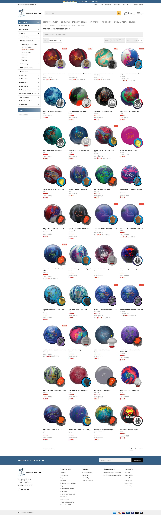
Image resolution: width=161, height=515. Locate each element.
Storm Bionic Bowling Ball (76, 350)
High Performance (26, 47)
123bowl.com (64, 475)
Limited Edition (24, 71)
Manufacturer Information (67, 488)
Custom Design (24, 64)
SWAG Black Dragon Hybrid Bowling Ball (105, 111)
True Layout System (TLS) (67, 502)
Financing (132, 22)
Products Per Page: (132, 40)
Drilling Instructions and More (68, 483)
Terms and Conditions (87, 480)
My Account (63, 491)
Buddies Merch (23, 104)
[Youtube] (28, 489)
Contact (101, 4)
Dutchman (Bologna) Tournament (112, 472)
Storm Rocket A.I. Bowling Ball (102, 269)
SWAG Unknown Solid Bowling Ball (52, 111)
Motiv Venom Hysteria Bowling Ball (129, 269)
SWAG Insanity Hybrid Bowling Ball (52, 150)
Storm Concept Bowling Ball (102, 350)
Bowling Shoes (23, 78)
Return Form (116, 4)
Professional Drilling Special (67, 494)
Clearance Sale (129, 475)
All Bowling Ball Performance (29, 44)
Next (140, 449)
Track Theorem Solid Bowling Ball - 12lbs (131, 228)
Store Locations (64, 499)
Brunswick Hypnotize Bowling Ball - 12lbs (54, 350)
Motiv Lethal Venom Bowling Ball (129, 429)
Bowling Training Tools (25, 101)
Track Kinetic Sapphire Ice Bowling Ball (80, 269)
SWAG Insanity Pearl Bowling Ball (129, 111)
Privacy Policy (85, 475)
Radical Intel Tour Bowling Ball (128, 150)
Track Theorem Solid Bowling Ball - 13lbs (105, 228)
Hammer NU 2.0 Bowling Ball (102, 390)
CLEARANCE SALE (24, 26)
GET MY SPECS (94, 22)
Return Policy (85, 478)
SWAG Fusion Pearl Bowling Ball (77, 111)
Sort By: (46, 40)
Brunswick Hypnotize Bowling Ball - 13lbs (131, 309)
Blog (61, 478)
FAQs (96, 4)
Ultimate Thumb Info (65, 505)
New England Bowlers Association (112, 475)
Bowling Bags (23, 75)
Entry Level (24, 55)
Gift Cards (127, 472)
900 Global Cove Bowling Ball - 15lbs (104, 73)
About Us (62, 472)
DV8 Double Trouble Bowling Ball (78, 309)
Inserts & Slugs (23, 82)
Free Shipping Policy (79, 22)
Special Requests (120, 22)
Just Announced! (23, 29)
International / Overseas (26, 67)
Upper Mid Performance (28, 49)
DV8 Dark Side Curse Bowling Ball (78, 390)
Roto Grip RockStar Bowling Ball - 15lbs (54, 73)
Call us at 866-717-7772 (26, 485)
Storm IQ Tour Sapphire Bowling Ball (79, 150)
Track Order (108, 4)
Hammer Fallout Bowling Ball (102, 189)
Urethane (24, 57)
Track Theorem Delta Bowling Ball (78, 189)
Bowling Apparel (23, 86)
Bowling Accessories (25, 90)
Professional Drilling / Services (27, 93)
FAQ (61, 486)
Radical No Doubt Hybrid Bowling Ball (53, 189)
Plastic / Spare (25, 60)
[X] (19, 489)
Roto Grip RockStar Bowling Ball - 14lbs (80, 73)
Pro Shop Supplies (24, 97)
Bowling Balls (22, 33)
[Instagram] (25, 489)
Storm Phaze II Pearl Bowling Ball (129, 390)
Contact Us (65, 22)
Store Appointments (50, 22)
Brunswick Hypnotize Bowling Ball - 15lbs (105, 309)
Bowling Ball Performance (27, 40)
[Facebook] (22, 489)
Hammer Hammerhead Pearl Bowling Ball (54, 390)
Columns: (107, 40)
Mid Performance (26, 52)
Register (141, 4)
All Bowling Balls (24, 37)
